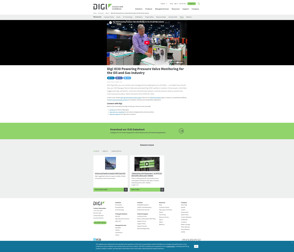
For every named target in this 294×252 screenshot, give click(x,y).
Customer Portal (142, 216)
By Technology (119, 210)
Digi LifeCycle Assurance (122, 219)
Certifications (139, 17)
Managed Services (162, 9)
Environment (184, 212)
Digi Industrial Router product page (131, 98)
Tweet (128, 78)
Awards (183, 207)
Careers (183, 210)
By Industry (118, 205)
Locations (184, 222)
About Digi (184, 205)
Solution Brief (116, 151)
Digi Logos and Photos (165, 210)
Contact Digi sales (98, 216)
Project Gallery (149, 17)
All (97, 151)
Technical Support (142, 214)
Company (195, 9)
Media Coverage (185, 224)
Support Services (142, 226)
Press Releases (185, 229)
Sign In (176, 4)
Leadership (184, 220)
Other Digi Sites (185, 227)
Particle (117, 230)
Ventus (117, 235)
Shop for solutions (114, 114)
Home (94, 13)
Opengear (118, 228)
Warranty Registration (143, 229)
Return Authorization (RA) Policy (146, 219)
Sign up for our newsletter (117, 112)
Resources (176, 9)
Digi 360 (117, 216)
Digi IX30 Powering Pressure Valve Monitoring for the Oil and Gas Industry (130, 13)
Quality (183, 232)
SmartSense (118, 233)
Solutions (138, 9)
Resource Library (161, 17)
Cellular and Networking (144, 207)
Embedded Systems (143, 205)
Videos (107, 13)
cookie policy (170, 246)
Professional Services (143, 210)
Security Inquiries (98, 218)
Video (105, 151)
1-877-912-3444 (97, 211)
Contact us (112, 110)
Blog (171, 4)
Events (118, 17)
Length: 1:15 (146, 181)
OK (196, 246)
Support (186, 9)
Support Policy (141, 224)
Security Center (172, 17)
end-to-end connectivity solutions (118, 100)
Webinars (189, 17)
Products (148, 9)
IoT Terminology (127, 17)
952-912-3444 (97, 213)
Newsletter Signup (100, 223)
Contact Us (191, 4)
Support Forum (141, 221)
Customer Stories (109, 17)
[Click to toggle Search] (199, 3)
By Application (119, 207)
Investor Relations (186, 217)
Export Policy (184, 215)
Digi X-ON (118, 221)
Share (111, 78)
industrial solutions (155, 98)
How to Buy (182, 4)
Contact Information (99, 208)
